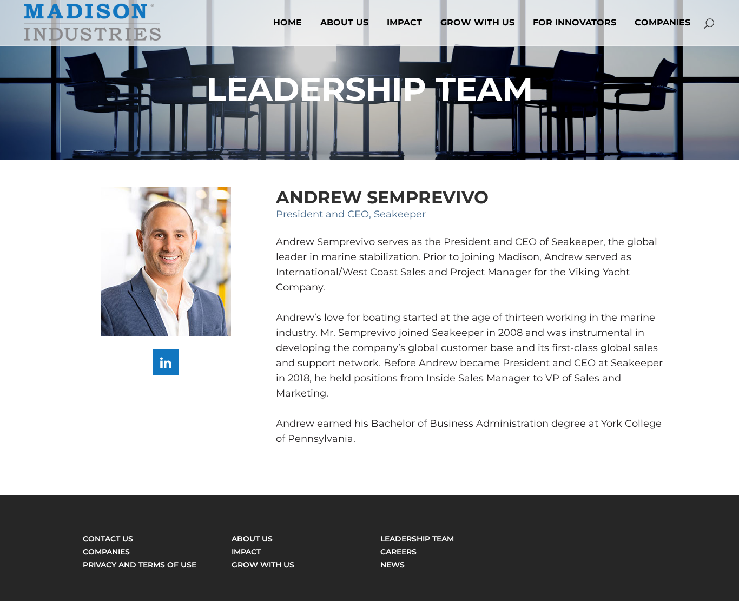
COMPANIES (106, 552)
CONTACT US (108, 539)
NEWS (392, 565)
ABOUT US (252, 539)
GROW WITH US (263, 565)
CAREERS (398, 552)
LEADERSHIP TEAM (417, 539)
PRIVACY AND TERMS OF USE (139, 565)
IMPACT (246, 552)
